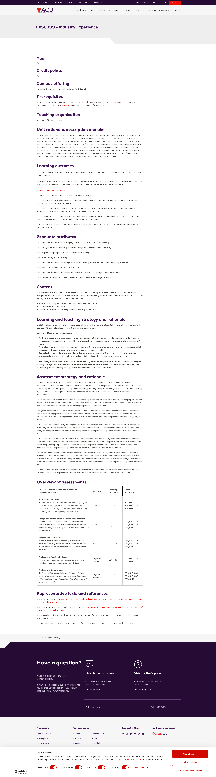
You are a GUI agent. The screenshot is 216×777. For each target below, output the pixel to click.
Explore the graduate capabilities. (51, 190)
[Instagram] (127, 733)
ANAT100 (66, 105)
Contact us (175, 3)
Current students (141, 3)
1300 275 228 (160, 707)
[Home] (45, 10)
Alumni (69, 3)
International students (100, 10)
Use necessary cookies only (190, 770)
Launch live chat (93, 689)
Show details (139, 767)
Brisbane (77, 743)
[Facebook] (123, 733)
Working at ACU (43, 738)
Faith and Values (44, 3)
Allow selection (190, 762)
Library (155, 3)
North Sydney (98, 733)
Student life (117, 10)
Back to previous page (52, 637)
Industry (58, 3)
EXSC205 (123, 102)
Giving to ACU (82, 3)
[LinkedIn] (131, 733)
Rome (94, 738)
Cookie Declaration (133, 759)
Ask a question (93, 707)
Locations (129, 10)
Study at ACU (82, 10)
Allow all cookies (190, 754)
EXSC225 (82, 102)
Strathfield (96, 743)
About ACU (164, 10)
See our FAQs (140, 689)
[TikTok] (139, 733)
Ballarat (76, 733)
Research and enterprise (146, 10)
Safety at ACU (97, 3)
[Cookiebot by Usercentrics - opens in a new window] (21, 772)
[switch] (78, 767)
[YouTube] (135, 733)
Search (174, 10)
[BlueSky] (143, 733)
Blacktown (77, 738)
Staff (165, 3)
